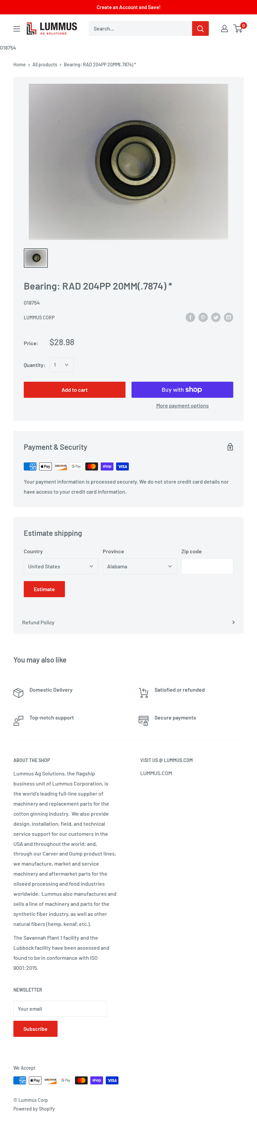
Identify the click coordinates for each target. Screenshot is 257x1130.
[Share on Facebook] (190, 317)
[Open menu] (16, 29)
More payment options (182, 405)
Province (113, 551)
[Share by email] (228, 317)
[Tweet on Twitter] (216, 317)
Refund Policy (38, 622)
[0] (238, 28)
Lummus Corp (39, 317)
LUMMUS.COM (156, 773)
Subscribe (35, 1028)
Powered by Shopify (34, 1109)
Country (33, 551)
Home (19, 64)
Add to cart (75, 389)
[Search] (200, 28)
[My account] (224, 28)
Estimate (44, 589)
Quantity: (35, 365)
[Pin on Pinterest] (203, 317)
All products (44, 64)
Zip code (191, 551)
